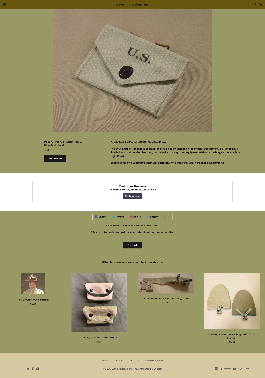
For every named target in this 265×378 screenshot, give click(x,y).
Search (105, 360)
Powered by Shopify (150, 368)
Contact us (134, 360)
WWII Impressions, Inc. (132, 4)
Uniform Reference (154, 360)
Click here (194, 162)
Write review (132, 196)
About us (118, 360)
